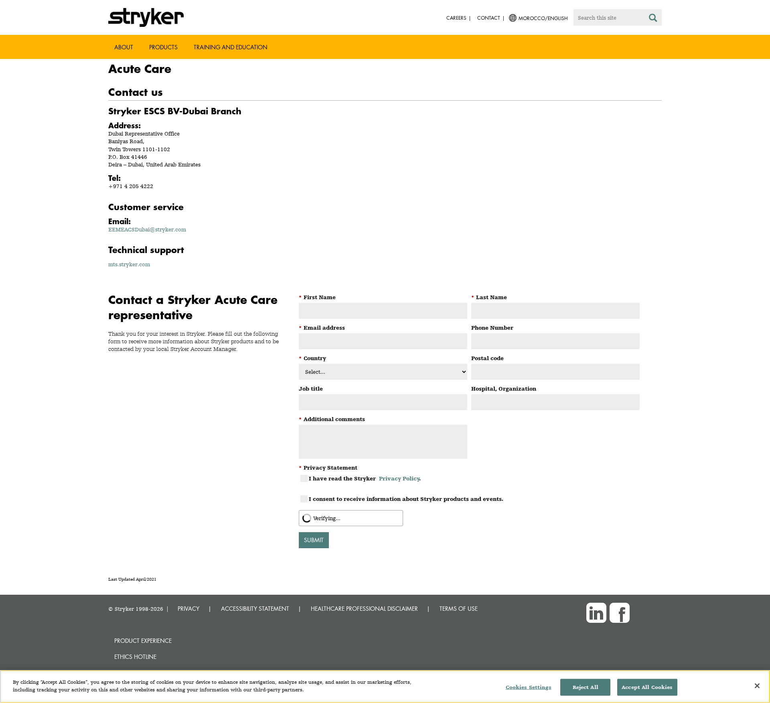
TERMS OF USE (459, 608)
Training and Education (230, 47)
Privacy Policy (399, 478)
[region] (385, 686)
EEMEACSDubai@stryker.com (147, 229)
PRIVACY (188, 608)
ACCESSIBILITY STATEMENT (255, 608)
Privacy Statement (328, 467)
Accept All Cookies (647, 687)
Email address (322, 327)
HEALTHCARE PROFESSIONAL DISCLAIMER (364, 608)
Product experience (143, 640)
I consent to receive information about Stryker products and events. (406, 499)
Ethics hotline (135, 656)
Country (312, 358)
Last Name (489, 297)
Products (163, 47)
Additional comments (332, 419)
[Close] (757, 686)
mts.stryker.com (129, 264)
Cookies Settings (528, 687)
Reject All (585, 687)
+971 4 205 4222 (130, 186)
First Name (317, 297)
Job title (311, 388)
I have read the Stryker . (365, 478)
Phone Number (492, 327)
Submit (314, 540)
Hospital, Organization (503, 388)
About (123, 47)
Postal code (487, 358)
